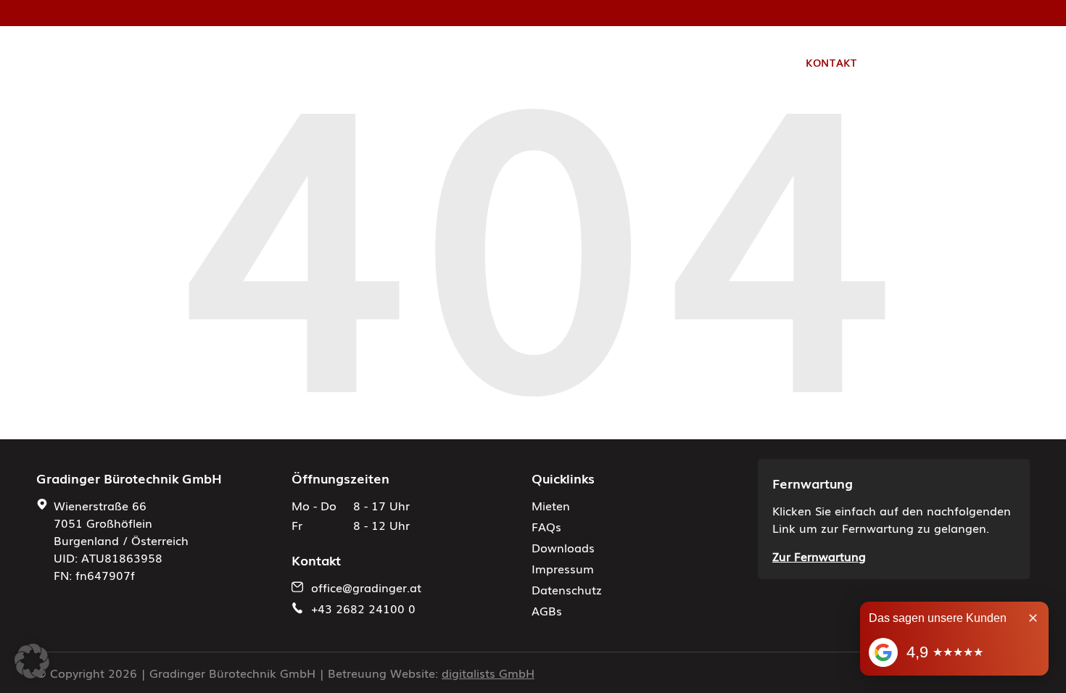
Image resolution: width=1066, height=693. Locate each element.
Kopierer (272, 62)
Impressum (563, 568)
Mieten (551, 505)
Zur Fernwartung (819, 556)
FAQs (546, 526)
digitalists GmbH (488, 672)
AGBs (547, 610)
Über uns (498, 62)
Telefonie (359, 62)
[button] (32, 661)
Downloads (563, 547)
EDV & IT (430, 62)
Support (619, 62)
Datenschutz (567, 589)
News (559, 62)
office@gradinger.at (366, 587)
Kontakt (831, 62)
